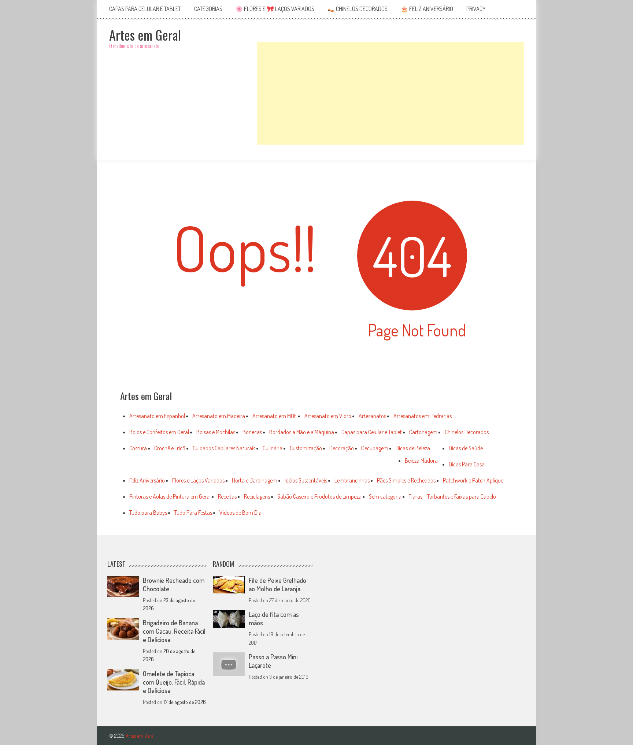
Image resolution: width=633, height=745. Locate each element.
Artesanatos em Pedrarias (422, 416)
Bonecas (252, 432)
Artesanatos (372, 416)
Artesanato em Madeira (218, 416)
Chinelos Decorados (467, 432)
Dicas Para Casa (467, 464)
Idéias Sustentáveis (306, 480)
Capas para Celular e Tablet (145, 8)
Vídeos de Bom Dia (240, 512)
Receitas (227, 496)
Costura (138, 448)
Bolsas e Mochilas (215, 432)
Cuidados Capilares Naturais (224, 448)
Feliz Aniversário (147, 480)
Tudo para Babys (148, 512)
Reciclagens (257, 496)
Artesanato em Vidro (327, 416)
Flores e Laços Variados (198, 480)
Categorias (208, 8)
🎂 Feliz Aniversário (427, 8)
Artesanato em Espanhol (157, 416)
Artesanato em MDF (274, 416)
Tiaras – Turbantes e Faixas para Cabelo (452, 496)
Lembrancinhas (352, 480)
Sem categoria (385, 496)
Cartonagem (423, 432)
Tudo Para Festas (193, 512)
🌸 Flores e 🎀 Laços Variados (275, 8)
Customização (306, 448)
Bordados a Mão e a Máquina (301, 432)
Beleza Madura (421, 460)
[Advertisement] (390, 93)
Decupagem (374, 448)
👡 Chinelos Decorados (357, 8)
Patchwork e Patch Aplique (473, 480)
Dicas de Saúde (466, 448)
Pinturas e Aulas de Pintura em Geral (170, 496)
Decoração (341, 448)
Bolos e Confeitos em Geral (159, 432)
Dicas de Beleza (413, 448)
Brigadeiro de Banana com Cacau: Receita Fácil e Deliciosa (174, 631)
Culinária (272, 448)
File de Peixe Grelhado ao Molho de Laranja (277, 584)
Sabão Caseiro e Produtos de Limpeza (319, 496)
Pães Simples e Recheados (406, 480)
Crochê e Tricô (169, 448)
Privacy (476, 8)
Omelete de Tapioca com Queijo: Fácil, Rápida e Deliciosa (174, 682)
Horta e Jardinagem (254, 480)
